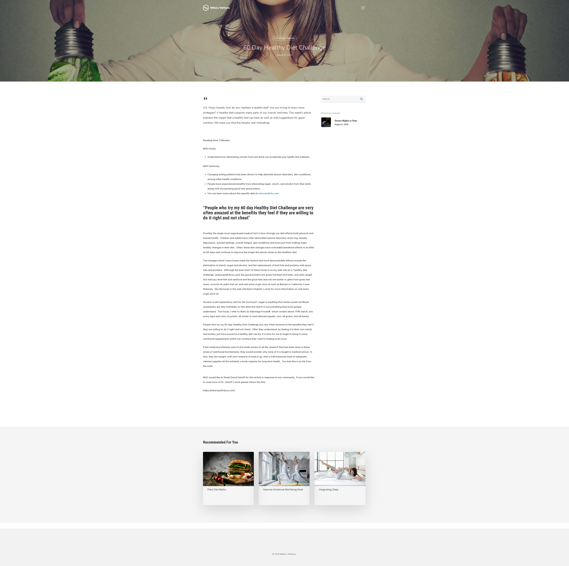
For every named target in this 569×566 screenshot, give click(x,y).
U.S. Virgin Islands (284, 38)
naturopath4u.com (268, 193)
